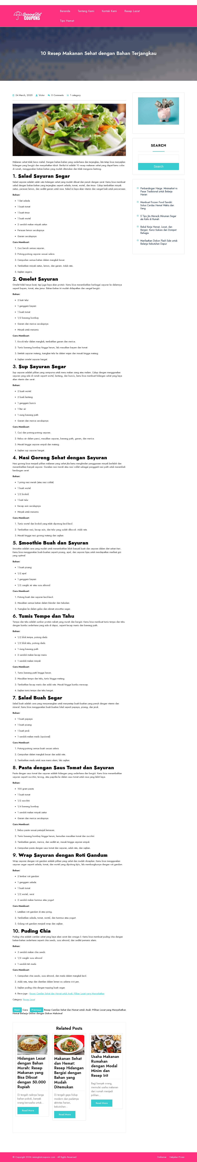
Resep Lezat (132, 11)
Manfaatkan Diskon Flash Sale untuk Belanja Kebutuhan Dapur (158, 242)
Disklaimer (162, 1157)
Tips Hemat (67, 21)
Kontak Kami (109, 11)
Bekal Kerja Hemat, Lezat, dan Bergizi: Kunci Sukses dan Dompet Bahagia (158, 230)
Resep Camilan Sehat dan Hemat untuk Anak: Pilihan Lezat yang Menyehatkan (67, 993)
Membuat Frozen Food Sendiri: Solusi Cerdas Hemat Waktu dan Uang (157, 205)
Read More (28, 1110)
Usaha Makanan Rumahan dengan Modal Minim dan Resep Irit (105, 1066)
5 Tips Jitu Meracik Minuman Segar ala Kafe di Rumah (158, 217)
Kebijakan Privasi (177, 1157)
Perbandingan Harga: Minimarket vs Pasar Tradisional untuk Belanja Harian (158, 191)
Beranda (65, 11)
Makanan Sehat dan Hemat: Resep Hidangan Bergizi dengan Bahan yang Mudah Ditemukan (69, 1073)
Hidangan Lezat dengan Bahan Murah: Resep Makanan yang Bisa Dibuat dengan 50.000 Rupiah (31, 1073)
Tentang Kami (86, 11)
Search (158, 145)
